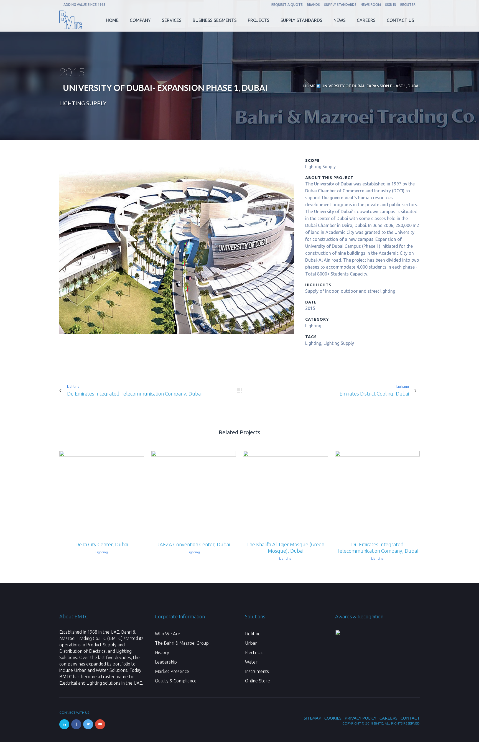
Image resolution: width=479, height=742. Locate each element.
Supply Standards (340, 4)
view (101, 492)
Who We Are (167, 633)
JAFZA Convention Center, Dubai (193, 544)
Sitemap (312, 718)
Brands (313, 4)
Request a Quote (287, 4)
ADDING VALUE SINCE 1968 (84, 4)
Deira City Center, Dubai (101, 544)
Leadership (166, 661)
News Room (371, 4)
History (162, 652)
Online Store (257, 680)
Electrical (254, 652)
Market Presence (172, 671)
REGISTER (408, 4)
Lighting (253, 633)
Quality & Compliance (176, 680)
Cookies (333, 718)
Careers (388, 718)
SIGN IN (390, 4)
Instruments (257, 671)
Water (251, 661)
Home (309, 85)
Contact (410, 718)
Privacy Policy (360, 718)
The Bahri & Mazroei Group (182, 643)
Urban (251, 643)
